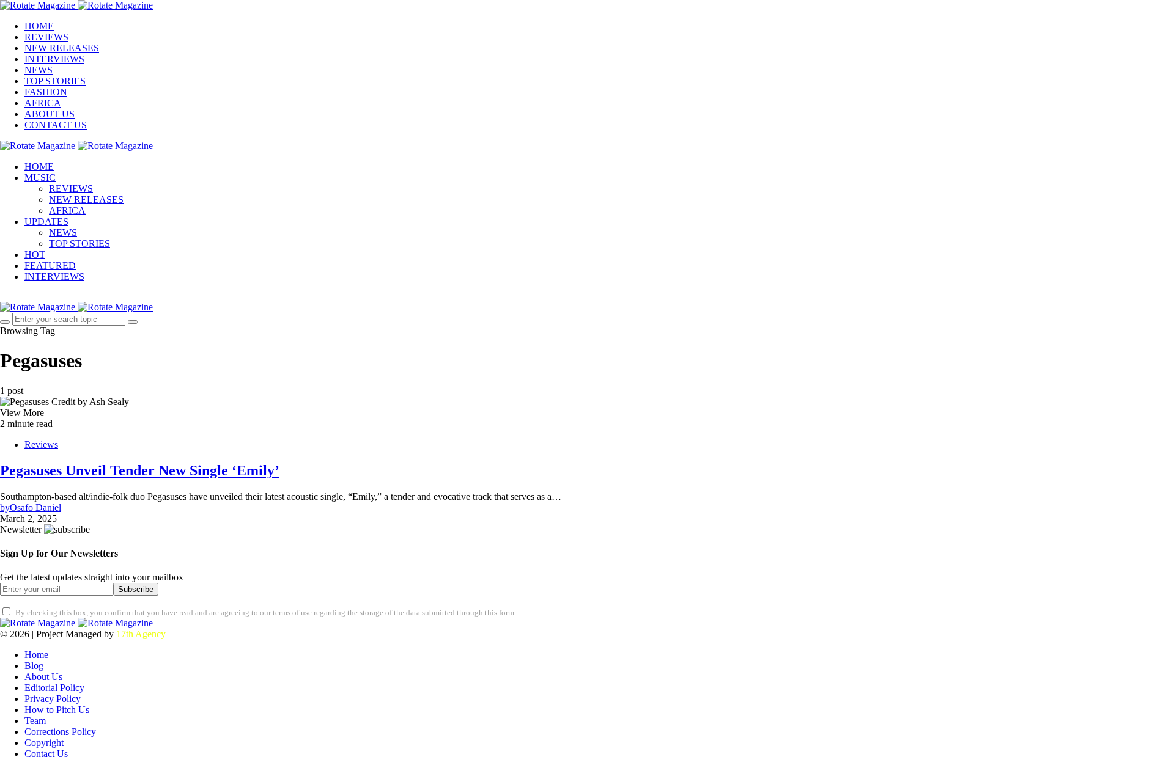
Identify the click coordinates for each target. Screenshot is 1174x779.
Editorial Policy (54, 687)
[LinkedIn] (88, 774)
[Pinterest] (46, 297)
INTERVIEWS (54, 59)
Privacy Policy (52, 698)
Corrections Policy (60, 731)
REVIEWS (46, 37)
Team (35, 720)
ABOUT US (49, 114)
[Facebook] (3, 297)
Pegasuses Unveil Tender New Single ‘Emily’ (139, 470)
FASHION (45, 92)
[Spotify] (74, 774)
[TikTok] (102, 774)
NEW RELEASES (61, 48)
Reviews (41, 444)
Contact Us (46, 753)
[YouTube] (60, 774)
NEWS (38, 70)
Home (36, 654)
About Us (43, 676)
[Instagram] (31, 297)
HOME (39, 26)
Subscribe (135, 589)
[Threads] (117, 774)
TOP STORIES (55, 81)
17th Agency (141, 634)
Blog (33, 665)
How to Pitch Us (56, 709)
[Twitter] (17, 297)
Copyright (44, 742)
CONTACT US (55, 125)
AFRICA (42, 103)
